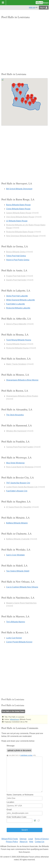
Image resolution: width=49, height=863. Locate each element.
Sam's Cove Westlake (15, 555)
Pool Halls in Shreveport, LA (16, 183)
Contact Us (39, 842)
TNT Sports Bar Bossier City (18, 483)
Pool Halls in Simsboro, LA (16, 358)
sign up (32, 7)
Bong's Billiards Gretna (16, 252)
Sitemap (23, 839)
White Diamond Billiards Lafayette (20, 300)
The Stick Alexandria (15, 415)
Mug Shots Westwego (15, 463)
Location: (10, 802)
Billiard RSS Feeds (10, 839)
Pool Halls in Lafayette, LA (15, 290)
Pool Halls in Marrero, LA (15, 616)
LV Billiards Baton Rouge (16, 221)
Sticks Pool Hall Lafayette (17, 296)
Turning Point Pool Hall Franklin (19, 447)
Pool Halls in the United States (13, 711)
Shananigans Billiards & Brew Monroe (22, 380)
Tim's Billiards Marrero (15, 622)
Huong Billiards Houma (16, 344)
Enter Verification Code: (17, 817)
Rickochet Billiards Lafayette (18, 308)
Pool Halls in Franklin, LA (15, 441)
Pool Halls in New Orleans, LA (17, 581)
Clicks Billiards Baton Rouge (18, 209)
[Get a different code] (39, 820)
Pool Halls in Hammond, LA (16, 425)
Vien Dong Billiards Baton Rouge (20, 217)
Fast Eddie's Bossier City (16, 491)
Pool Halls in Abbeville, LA (16, 318)
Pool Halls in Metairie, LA (15, 517)
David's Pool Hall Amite (16, 280)
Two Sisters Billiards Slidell (17, 571)
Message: (11, 746)
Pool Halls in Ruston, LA (14, 390)
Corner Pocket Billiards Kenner (19, 642)
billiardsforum (14, 719)
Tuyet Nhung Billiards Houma (18, 340)
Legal (30, 839)
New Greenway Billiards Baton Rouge (22, 236)
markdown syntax (26, 755)
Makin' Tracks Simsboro (16, 364)
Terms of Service (42, 839)
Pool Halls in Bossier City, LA (17, 477)
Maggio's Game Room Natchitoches (21, 603)
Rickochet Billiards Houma (17, 348)
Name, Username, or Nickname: (20, 795)
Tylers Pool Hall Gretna (16, 256)
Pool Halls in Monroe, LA (15, 374)
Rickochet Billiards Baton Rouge (20, 232)
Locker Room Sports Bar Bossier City (22, 487)
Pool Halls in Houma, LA (14, 334)
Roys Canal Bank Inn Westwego (20, 467)
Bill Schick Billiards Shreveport (19, 189)
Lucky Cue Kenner (14, 638)
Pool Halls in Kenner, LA (14, 632)
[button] (17, 90)
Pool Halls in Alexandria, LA (16, 409)
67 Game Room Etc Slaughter (18, 507)
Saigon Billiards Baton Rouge (18, 213)
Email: (9, 810)
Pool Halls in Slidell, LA (14, 565)
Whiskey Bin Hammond (16, 431)
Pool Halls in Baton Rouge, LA (17, 199)
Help (31, 842)
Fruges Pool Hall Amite (16, 276)
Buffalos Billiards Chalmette (18, 539)
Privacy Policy (12, 842)
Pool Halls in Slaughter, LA (16, 501)
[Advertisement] (24, 45)
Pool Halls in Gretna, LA (14, 246)
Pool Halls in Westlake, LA (15, 549)
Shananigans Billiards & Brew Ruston (22, 396)
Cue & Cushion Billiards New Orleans (22, 587)
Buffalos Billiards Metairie (17, 523)
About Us (23, 842)
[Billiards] (42, 2)
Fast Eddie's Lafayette (15, 304)
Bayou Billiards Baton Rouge (18, 205)
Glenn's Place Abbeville (16, 324)
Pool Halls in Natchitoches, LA (17, 597)
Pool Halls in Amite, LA (14, 270)
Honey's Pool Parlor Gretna (17, 260)
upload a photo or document (19, 750)
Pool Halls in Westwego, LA (16, 457)
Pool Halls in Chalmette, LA (16, 533)
